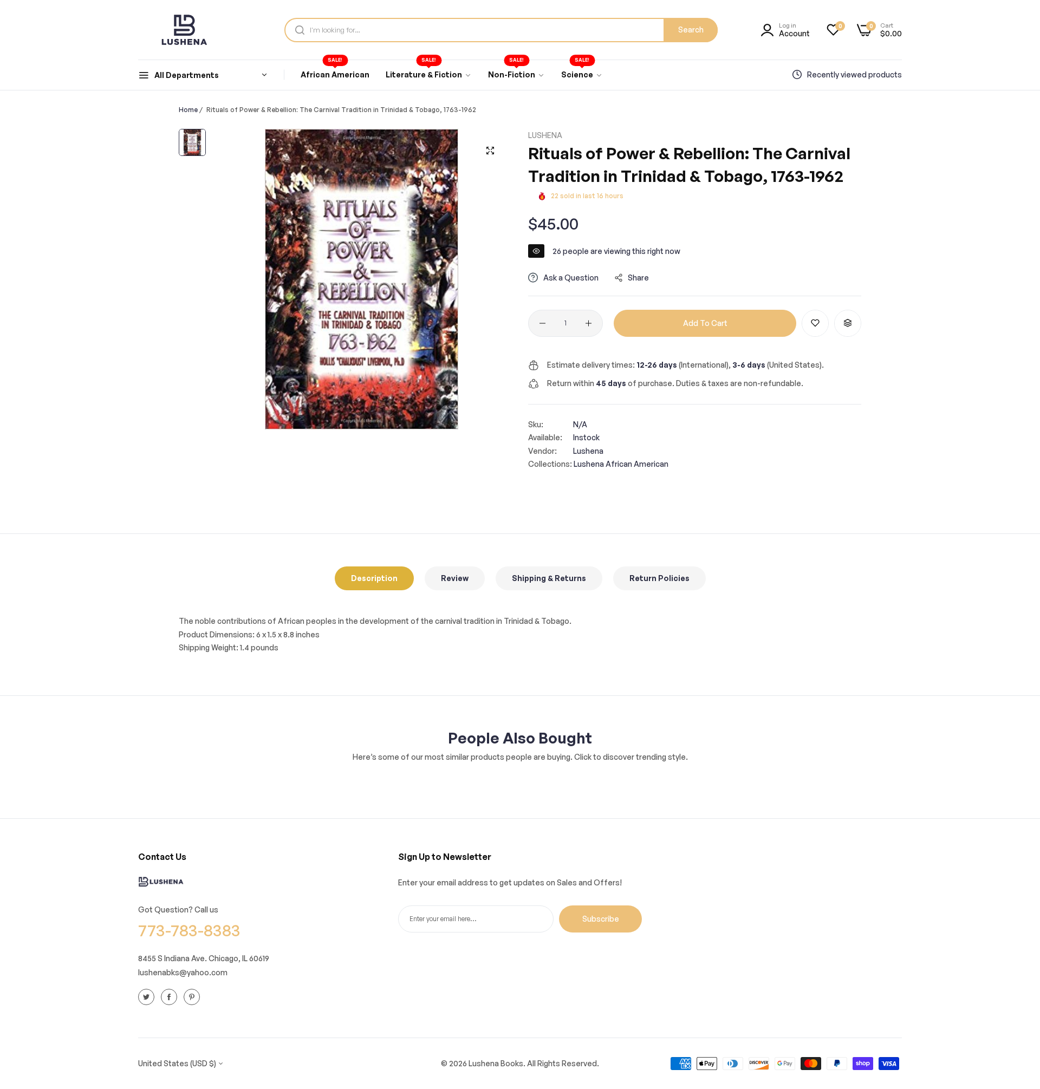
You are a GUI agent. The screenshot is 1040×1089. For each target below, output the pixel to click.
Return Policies (659, 578)
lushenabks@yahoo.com (182, 972)
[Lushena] (184, 30)
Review (455, 578)
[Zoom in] (490, 150)
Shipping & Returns (549, 578)
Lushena (545, 135)
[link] (429, 75)
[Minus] (542, 323)
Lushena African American (621, 463)
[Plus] (588, 323)
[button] (815, 323)
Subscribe (600, 918)
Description (374, 578)
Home (188, 110)
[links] (148, 996)
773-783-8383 (189, 930)
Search (691, 29)
